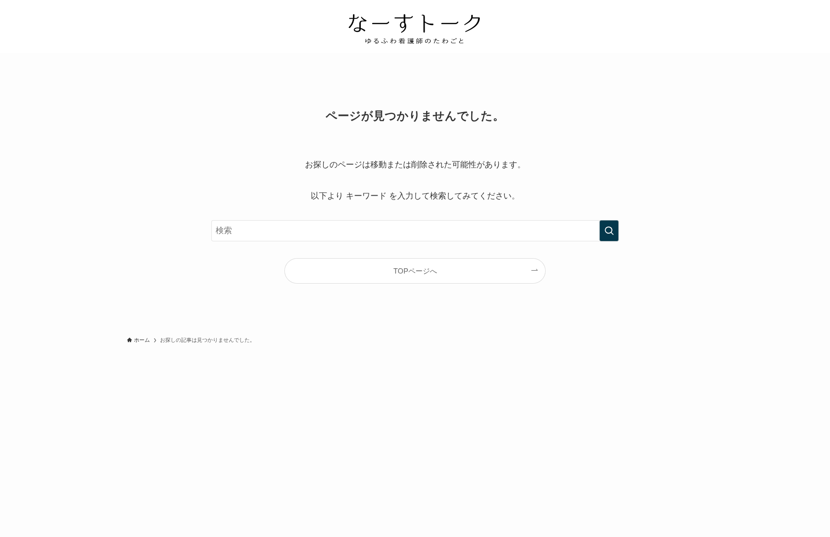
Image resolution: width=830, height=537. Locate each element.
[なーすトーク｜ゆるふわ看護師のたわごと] (415, 28)
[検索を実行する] (609, 230)
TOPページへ (415, 271)
